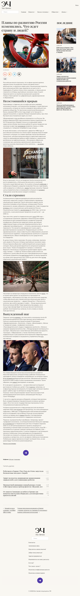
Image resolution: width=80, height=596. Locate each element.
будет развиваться (9, 378)
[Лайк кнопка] (5, 79)
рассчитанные (25, 210)
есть (42, 336)
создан (44, 257)
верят (43, 293)
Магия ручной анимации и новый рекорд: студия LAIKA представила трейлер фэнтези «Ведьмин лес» (23, 486)
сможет (14, 382)
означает (18, 317)
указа (34, 216)
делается (32, 387)
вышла (22, 415)
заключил (41, 144)
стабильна (42, 184)
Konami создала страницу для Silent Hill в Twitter (9, 510)
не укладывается (8, 423)
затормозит (21, 126)
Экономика (17, 459)
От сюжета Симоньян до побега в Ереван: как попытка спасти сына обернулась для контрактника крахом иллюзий (23, 493)
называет (42, 190)
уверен (26, 188)
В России (11, 459)
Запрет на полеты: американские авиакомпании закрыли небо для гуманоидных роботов (21, 479)
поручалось (25, 255)
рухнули (19, 409)
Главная (23, 12)
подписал (6, 208)
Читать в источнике (9, 443)
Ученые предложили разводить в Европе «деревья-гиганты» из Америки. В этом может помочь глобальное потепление (32, 510)
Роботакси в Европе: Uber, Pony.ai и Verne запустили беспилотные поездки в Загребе (23, 472)
